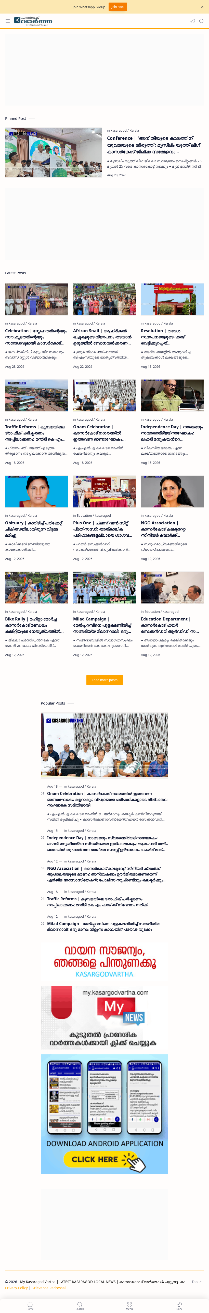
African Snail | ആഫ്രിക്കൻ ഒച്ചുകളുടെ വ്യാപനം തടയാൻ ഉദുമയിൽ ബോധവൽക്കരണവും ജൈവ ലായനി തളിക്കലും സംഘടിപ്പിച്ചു (103, 337)
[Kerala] (134, 130)
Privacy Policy (16, 1287)
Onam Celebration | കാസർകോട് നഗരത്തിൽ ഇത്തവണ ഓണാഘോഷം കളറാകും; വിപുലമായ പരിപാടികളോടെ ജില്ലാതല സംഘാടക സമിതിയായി (100, 433)
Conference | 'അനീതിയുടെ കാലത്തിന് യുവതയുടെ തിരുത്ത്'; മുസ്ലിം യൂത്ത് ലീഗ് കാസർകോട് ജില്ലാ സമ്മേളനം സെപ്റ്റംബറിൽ (153, 145)
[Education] (85, 515)
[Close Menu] (202, 7)
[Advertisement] (104, 70)
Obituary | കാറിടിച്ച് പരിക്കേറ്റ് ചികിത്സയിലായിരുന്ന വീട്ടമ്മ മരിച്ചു (33, 529)
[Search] (201, 21)
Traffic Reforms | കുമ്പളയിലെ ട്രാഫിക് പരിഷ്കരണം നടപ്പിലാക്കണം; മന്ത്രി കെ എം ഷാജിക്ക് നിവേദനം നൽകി (34, 433)
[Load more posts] (104, 680)
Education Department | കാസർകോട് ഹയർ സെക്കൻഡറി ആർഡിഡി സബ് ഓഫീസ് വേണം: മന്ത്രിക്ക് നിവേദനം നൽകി (170, 625)
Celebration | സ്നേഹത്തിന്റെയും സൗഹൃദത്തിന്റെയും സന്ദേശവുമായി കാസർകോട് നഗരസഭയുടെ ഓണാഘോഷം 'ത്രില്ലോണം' (36, 337)
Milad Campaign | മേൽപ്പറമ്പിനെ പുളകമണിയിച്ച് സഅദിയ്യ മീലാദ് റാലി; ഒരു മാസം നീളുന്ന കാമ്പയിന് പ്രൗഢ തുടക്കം (102, 625)
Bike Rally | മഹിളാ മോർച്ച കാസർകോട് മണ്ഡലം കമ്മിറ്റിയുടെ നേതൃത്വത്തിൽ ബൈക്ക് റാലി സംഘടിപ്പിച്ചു (32, 625)
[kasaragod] (120, 130)
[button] (193, 21)
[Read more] (195, 175)
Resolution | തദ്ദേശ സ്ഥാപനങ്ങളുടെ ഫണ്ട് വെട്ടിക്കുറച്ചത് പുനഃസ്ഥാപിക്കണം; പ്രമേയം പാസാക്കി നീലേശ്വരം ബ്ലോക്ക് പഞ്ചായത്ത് (171, 337)
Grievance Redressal (49, 1287)
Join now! (118, 7)
